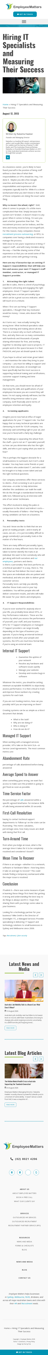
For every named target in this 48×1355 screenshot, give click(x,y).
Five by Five (27, 1344)
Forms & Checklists (24, 1246)
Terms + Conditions (19, 1342)
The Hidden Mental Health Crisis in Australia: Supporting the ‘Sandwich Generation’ (20, 1082)
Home (5, 104)
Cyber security (22, 935)
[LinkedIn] (8, 157)
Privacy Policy (31, 1342)
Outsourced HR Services (24, 1217)
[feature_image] (24, 990)
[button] (41, 975)
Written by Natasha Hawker (19, 133)
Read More (10, 1028)
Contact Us (24, 1278)
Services (24, 1213)
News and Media (24, 1242)
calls (22, 799)
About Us (24, 1189)
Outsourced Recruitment (24, 1221)
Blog (24, 1250)
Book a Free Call (24, 1197)
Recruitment (11, 935)
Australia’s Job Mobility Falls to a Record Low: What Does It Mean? (22, 1006)
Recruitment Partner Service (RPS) (24, 1225)
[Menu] (24, 21)
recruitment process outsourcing (18, 234)
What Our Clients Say (24, 1201)
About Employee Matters (24, 1193)
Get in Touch (26, 14)
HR (15, 1303)
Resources (24, 1237)
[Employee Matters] (24, 6)
